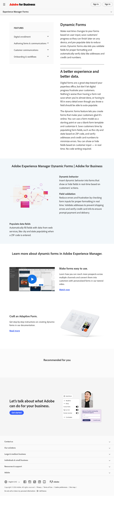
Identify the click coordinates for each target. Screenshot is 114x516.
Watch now (64, 289)
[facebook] (24, 481)
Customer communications (26, 50)
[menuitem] (31, 36)
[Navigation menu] (4, 4)
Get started (17, 412)
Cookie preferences (60, 487)
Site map (72, 487)
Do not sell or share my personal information (19, 491)
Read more (14, 330)
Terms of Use (48, 487)
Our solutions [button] (10, 448)
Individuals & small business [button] (16, 460)
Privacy (39, 487)
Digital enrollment (22, 36)
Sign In (96, 4)
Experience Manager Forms (16, 11)
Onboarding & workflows (25, 56)
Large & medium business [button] (15, 454)
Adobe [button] (7, 472)
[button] (11, 482)
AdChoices (42, 491)
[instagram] (29, 481)
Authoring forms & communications (30, 43)
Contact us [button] (8, 441)
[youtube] (44, 481)
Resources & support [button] (13, 466)
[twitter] (34, 481)
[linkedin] (39, 481)
